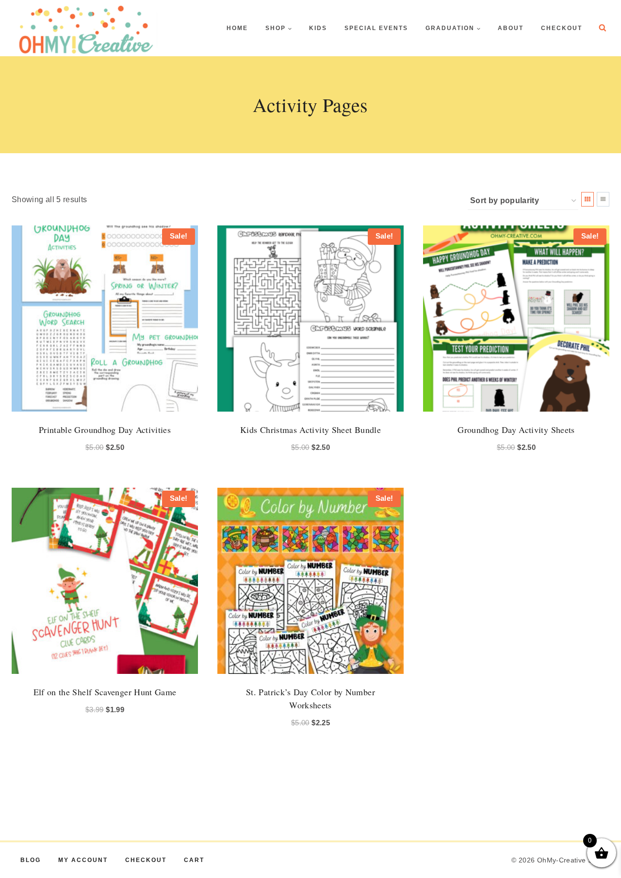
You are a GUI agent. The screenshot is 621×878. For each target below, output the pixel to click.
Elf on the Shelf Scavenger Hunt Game (105, 692)
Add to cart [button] (100, 738)
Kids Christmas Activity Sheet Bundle (310, 429)
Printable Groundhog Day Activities (105, 429)
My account (83, 860)
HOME (237, 28)
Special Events (376, 28)
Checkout (561, 28)
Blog (30, 860)
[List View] (603, 199)
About (510, 28)
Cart (194, 860)
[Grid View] (587, 199)
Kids (318, 28)
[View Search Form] (602, 28)
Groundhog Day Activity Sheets (516, 429)
